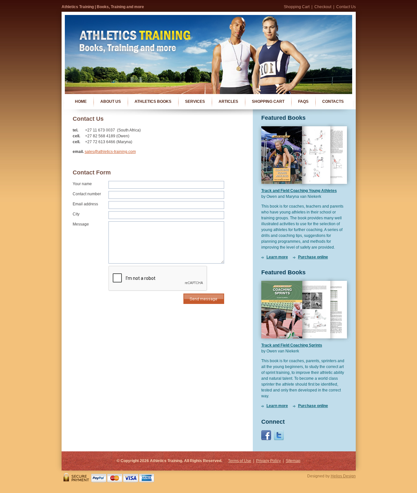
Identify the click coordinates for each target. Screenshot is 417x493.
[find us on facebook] (266, 439)
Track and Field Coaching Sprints (291, 345)
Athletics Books (153, 101)
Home (81, 101)
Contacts (333, 101)
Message (81, 224)
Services (195, 101)
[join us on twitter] (279, 439)
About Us (110, 101)
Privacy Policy (268, 461)
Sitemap (293, 461)
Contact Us (346, 7)
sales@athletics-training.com (110, 151)
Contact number (87, 194)
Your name (82, 184)
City (76, 214)
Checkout (322, 7)
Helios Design (343, 476)
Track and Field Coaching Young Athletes (299, 190)
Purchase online (313, 257)
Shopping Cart (296, 7)
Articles (228, 101)
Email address (85, 204)
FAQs (303, 101)
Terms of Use (239, 461)
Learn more (277, 257)
